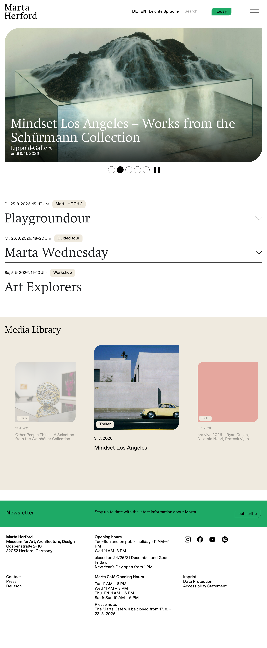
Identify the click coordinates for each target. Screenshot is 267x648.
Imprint (190, 577)
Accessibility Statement (205, 586)
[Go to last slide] (10, 464)
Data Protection (197, 582)
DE (135, 12)
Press (11, 582)
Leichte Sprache (164, 12)
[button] (111, 169)
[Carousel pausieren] (157, 170)
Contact (13, 577)
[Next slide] (257, 464)
